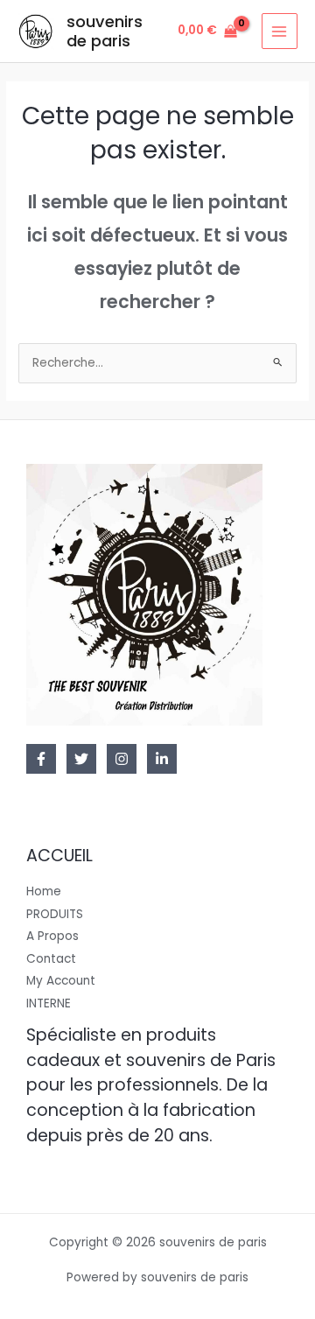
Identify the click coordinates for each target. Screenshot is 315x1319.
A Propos (52, 936)
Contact (51, 959)
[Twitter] (81, 759)
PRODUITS (54, 914)
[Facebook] (41, 759)
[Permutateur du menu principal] (280, 31)
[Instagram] (121, 759)
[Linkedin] (162, 759)
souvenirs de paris (104, 31)
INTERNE (48, 1003)
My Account (60, 980)
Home (43, 891)
